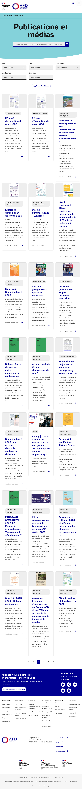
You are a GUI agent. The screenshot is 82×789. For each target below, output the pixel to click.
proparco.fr (59, 747)
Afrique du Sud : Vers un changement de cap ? (41, 368)
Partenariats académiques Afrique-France (67, 442)
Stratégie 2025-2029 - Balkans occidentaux (14, 601)
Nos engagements (7, 711)
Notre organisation (7, 714)
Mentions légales (59, 777)
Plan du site (73, 781)
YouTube (75, 684)
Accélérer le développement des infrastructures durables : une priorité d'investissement (67, 131)
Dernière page (54, 662)
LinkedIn (63, 690)
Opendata (71, 713)
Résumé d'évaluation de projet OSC (13, 121)
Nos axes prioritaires (47, 712)
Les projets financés (20, 718)
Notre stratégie (6, 707)
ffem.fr (58, 742)
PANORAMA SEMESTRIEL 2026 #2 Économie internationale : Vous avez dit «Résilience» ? (13, 526)
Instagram (69, 690)
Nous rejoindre (6, 721)
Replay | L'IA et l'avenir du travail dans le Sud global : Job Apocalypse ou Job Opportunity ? (41, 445)
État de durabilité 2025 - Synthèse (40, 213)
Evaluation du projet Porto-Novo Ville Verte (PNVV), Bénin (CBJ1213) (68, 367)
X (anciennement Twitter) (69, 684)
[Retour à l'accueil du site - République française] (24, 6)
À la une (57, 706)
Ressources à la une (74, 704)
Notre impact (18, 704)
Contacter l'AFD (22, 777)
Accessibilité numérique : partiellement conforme (19, 781)
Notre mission (6, 704)
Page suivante (48, 662)
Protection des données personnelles (40, 777)
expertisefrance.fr (62, 738)
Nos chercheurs (46, 726)
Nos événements (60, 709)
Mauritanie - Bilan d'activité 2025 (13, 292)
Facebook (63, 684)
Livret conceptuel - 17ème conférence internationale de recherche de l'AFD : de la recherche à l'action (67, 214)
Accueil (4, 15)
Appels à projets (33, 715)
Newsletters (58, 713)
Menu (79, 3)
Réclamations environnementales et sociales (48, 781)
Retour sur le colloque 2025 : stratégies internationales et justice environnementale (68, 526)
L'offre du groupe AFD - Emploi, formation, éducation (66, 292)
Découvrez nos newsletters (14, 689)
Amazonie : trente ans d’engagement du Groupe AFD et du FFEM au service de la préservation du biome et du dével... (40, 610)
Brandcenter (72, 716)
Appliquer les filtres (41, 86)
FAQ (65, 781)
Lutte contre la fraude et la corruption (41, 786)
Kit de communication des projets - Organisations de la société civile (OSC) (40, 524)
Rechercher (73, 3)
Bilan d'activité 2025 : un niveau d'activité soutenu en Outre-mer (13, 446)
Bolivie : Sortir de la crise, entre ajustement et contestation (13, 370)
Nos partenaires (6, 718)
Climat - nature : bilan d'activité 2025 (68, 601)
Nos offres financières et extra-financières (34, 706)
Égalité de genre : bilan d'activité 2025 (13, 213)
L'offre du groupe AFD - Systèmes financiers (39, 291)
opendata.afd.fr (61, 751)
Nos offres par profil (34, 712)
